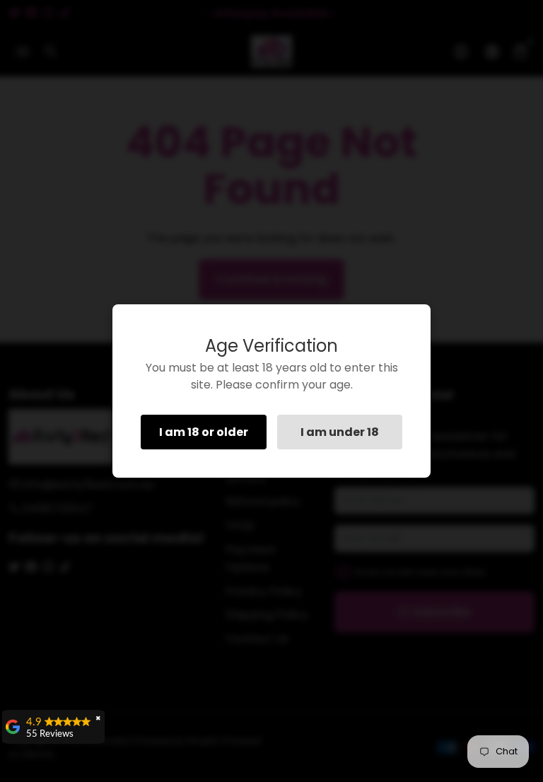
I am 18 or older (203, 432)
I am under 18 (339, 432)
